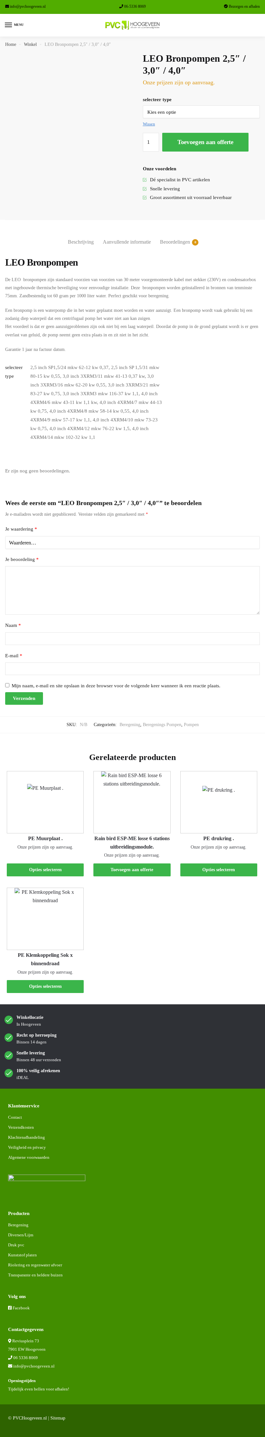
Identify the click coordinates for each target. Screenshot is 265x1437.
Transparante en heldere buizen (35, 1275)
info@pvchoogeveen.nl (28, 6)
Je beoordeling (22, 559)
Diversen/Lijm (20, 1234)
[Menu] (9, 25)
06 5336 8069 (25, 1357)
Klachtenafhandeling (26, 1137)
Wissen (149, 124)
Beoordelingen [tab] (175, 242)
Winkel (30, 44)
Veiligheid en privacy (27, 1147)
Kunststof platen (22, 1254)
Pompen (191, 724)
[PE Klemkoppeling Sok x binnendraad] (45, 919)
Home (10, 44)
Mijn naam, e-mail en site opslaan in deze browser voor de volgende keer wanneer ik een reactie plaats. (116, 685)
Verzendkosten (21, 1127)
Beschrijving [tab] (81, 242)
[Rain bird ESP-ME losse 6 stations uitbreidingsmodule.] (131, 802)
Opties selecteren (45, 869)
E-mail (13, 655)
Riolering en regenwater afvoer (35, 1265)
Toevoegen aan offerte (205, 142)
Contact (15, 1117)
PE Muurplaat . (45, 838)
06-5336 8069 (135, 6)
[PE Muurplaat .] (45, 802)
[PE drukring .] (218, 802)
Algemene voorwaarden (28, 1157)
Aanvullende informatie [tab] (127, 242)
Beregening (130, 724)
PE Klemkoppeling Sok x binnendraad (45, 959)
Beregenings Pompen (162, 724)
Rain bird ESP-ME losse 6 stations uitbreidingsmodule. (132, 843)
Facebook (21, 1307)
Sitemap (57, 1418)
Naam (13, 625)
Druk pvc (16, 1244)
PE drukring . (218, 838)
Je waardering (21, 529)
